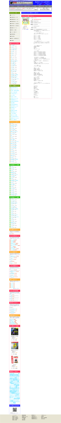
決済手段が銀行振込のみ (14, 104)
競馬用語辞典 (13, 34)
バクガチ (12, 218)
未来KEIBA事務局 (13, 323)
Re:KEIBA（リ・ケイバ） (14, 174)
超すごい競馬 (13, 139)
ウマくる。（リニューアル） (15, 78)
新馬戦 (12, 383)
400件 (15, 187)
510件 (15, 83)
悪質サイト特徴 (14, 419)
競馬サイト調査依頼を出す (15, 38)
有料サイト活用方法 (15, 417)
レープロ (12, 123)
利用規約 (12, 40)
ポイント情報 (14, 395)
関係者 (13, 393)
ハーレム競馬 (13, 249)
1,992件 (16, 171)
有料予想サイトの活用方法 (15, 23)
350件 (15, 55)
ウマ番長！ (12, 321)
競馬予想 (16, 384)
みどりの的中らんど (13, 248)
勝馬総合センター (13, 172)
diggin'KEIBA (12, 312)
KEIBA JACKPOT (13, 310)
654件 (15, 61)
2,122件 (16, 69)
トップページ (13, 15)
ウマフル (12, 166)
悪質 (11, 379)
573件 (15, 77)
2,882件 (16, 73)
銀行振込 (12, 397)
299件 (15, 79)
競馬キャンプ (13, 320)
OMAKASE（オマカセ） (14, 76)
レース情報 (23, 418)
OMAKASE (12, 247)
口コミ (12, 377)
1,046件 (16, 134)
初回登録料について (13, 107)
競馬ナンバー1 (13, 155)
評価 (16, 387)
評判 (17, 395)
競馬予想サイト (14, 381)
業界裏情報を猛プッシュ (14, 99)
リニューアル (14, 397)
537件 (15, 219)
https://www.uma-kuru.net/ (37, 19)
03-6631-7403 (12, 387)
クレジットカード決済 (13, 376)
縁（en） (12, 170)
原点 (11, 135)
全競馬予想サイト (34, 416)
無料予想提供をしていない (14, 105)
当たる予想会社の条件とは (14, 116)
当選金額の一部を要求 (14, 110)
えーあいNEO (13, 176)
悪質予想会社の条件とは (14, 87)
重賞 (15, 377)
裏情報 (15, 398)
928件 (15, 146)
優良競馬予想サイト (34, 417)
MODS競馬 (12, 273)
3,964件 (16, 57)
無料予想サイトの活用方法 (15, 25)
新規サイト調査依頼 (44, 417)
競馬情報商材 (13, 392)
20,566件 (16, 81)
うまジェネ (12, 66)
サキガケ (12, 157)
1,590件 (16, 65)
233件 (15, 167)
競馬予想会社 (13, 390)
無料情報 (14, 379)
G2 (18, 379)
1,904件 (16, 177)
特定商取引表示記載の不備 (14, 101)
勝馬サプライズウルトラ (14, 131)
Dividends (12, 319)
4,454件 (27, 29)
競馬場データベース (14, 27)
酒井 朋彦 (18, 397)
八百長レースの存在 (13, 96)
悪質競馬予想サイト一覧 (14, 19)
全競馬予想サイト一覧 (14, 17)
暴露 (18, 398)
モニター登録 (13, 95)
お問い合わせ (43, 418)
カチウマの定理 (13, 129)
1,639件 (16, 67)
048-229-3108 (15, 381)
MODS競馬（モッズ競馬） (14, 74)
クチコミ (17, 389)
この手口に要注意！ (13, 113)
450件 (15, 173)
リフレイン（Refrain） (14, 145)
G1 (18, 390)
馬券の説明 (12, 36)
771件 (15, 63)
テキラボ (12, 186)
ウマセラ (12, 72)
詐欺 (13, 373)
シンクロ (12, 246)
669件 (15, 71)
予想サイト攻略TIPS (14, 119)
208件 (15, 175)
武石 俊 (18, 377)
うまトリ (12, 137)
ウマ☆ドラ (12, 161)
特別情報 (16, 375)
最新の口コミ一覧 (14, 416)
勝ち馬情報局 (13, 322)
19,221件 (16, 124)
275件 (15, 75)
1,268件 (16, 59)
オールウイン (13, 68)
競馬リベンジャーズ (13, 70)
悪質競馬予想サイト (34, 418)
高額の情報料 (13, 102)
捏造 (12, 381)
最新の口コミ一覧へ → (16, 288)
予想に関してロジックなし (14, 98)
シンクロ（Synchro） (14, 82)
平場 (11, 373)
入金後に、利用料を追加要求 (15, 90)
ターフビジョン (13, 80)
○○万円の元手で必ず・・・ (14, 93)
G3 (14, 389)
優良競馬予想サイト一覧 (14, 21)
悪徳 (14, 403)
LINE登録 (15, 383)
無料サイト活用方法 (15, 418)
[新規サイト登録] (45, 10)
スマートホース (13, 133)
